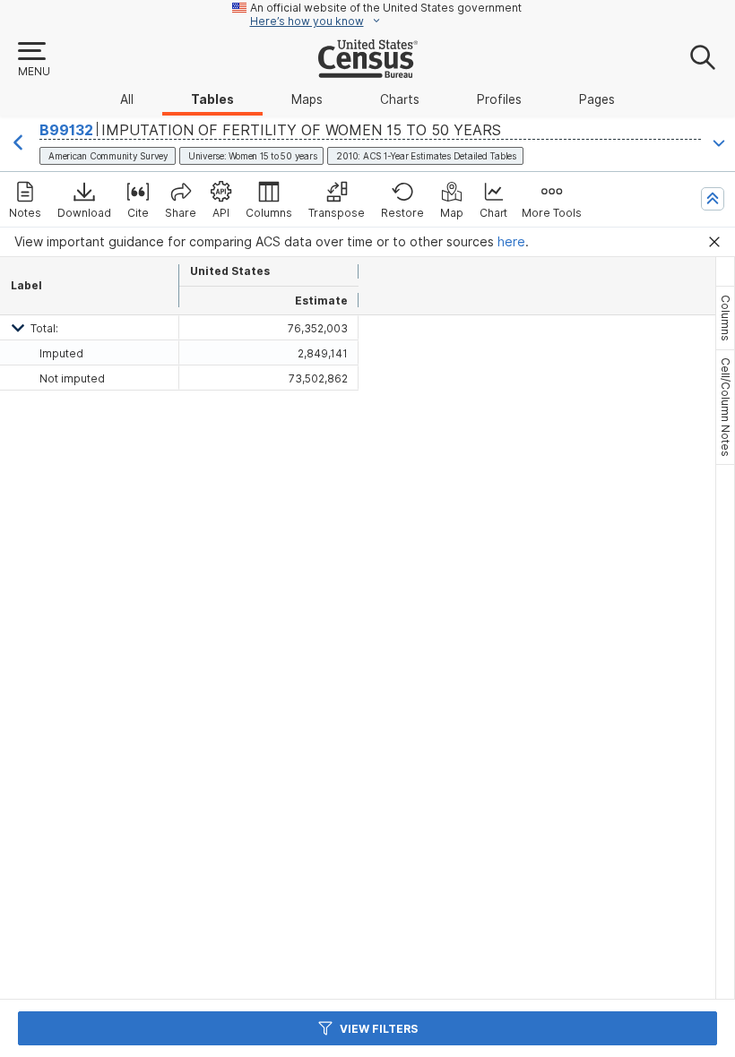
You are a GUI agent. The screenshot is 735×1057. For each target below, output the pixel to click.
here (511, 242)
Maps (307, 99)
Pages (597, 99)
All (127, 99)
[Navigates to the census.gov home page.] (368, 71)
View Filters (379, 1029)
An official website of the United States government (386, 7)
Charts (399, 99)
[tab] (725, 318)
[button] (33, 60)
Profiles (499, 99)
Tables (212, 99)
